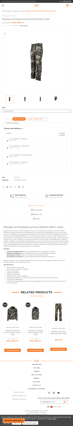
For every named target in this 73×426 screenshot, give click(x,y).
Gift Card (36, 368)
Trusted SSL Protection (21, 197)
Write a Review (23, 25)
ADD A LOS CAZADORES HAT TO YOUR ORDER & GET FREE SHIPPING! (19, 1)
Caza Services (36, 364)
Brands (36, 378)
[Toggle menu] (9, 5)
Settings (7, 423)
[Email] (7, 187)
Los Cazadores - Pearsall (18, 139)
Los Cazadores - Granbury (18, 162)
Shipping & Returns (19, 399)
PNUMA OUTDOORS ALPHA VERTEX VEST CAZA (35, 332)
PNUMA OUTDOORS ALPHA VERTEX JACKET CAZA (12, 332)
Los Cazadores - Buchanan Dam (20, 155)
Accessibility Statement (36, 388)
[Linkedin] (19, 187)
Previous (1, 328)
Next (70, 328)
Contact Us (36, 385)
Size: (4, 108)
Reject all (16, 423)
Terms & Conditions (19, 395)
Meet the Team (36, 375)
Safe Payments (20, 195)
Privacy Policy (19, 392)
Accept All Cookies (30, 423)
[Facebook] (3, 187)
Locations (36, 381)
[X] (15, 187)
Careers (36, 371)
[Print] (11, 187)
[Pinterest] (22, 187)
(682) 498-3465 (67, 1)
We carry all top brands (55, 197)
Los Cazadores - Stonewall (19, 146)
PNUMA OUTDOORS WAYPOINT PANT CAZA (58, 332)
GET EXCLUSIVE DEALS (14, 420)
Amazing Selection (56, 195)
